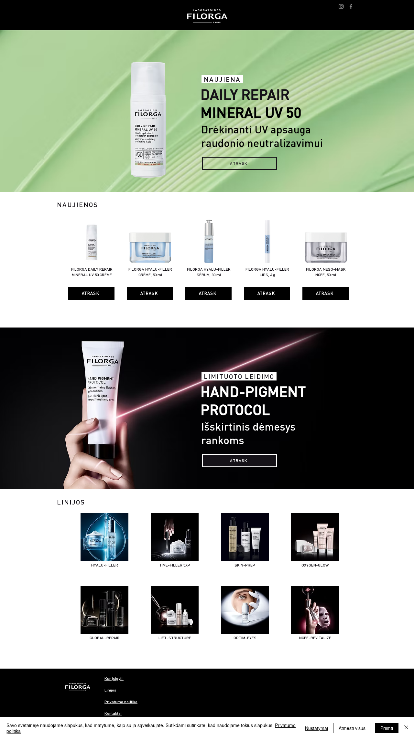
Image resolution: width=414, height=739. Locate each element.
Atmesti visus (352, 728)
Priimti (386, 728)
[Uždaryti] (406, 728)
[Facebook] (351, 6)
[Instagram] (341, 6)
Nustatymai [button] (316, 728)
